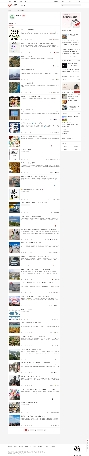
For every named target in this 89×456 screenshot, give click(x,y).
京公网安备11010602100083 (13, 451)
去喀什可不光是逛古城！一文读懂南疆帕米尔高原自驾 (34, 176)
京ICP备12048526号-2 (39, 451)
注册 (79, 1)
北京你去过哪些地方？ (26, 56)
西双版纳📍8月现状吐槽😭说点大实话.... (31, 96)
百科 (26, 1)
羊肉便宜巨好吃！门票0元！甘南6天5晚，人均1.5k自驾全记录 (36, 269)
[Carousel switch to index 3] (70, 89)
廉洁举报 (40, 446)
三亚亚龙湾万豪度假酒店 (66, 122)
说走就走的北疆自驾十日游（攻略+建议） (31, 322)
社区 (21, 1)
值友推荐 (27, 151)
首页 (13, 10)
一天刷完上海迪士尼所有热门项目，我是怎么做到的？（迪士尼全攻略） (38, 389)
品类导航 (23, 5)
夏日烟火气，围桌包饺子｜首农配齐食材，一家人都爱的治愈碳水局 (73, 101)
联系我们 (15, 446)
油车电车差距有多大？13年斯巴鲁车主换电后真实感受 (73, 107)
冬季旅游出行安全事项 (26, 309)
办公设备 (76, 149)
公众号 (23, 311)
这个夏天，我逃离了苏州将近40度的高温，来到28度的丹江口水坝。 (37, 282)
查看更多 (78, 60)
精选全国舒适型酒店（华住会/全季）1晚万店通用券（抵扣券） (73, 51)
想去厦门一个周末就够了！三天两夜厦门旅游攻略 (33, 416)
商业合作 (62, 1)
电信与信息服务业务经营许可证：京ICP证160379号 (26, 451)
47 (69, 103)
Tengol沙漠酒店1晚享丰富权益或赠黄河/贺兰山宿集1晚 (72, 42)
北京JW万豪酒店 (65, 135)
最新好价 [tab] (64, 30)
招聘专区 (21, 446)
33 (69, 109)
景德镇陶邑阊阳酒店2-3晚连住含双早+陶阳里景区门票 (72, 40)
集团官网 (56, 1)
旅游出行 (22, 10)
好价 (15, 1)
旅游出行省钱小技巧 (26, 149)
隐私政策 (53, 446)
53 (69, 98)
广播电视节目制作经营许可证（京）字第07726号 (16, 453)
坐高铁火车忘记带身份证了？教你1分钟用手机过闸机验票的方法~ (37, 296)
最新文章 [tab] (64, 60)
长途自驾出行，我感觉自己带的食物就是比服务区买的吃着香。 (36, 256)
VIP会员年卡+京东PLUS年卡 (67, 138)
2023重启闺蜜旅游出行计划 (27, 69)
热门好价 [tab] (69, 30)
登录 (76, 1)
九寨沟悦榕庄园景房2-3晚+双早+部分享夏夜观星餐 (73, 35)
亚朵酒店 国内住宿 (65, 131)
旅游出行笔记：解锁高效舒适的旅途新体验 (31, 136)
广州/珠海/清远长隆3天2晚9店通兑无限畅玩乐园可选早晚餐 (73, 49)
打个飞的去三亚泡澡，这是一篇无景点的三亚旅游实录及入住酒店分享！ (38, 229)
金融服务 (66, 146)
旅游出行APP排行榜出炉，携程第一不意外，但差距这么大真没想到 (37, 43)
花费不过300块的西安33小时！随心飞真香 (31, 376)
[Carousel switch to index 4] (71, 89)
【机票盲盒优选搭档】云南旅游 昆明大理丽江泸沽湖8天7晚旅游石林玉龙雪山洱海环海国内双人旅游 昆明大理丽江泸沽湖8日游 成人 (73, 117)
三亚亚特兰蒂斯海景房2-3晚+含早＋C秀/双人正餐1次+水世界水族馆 (74, 44)
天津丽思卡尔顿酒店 (65, 126)
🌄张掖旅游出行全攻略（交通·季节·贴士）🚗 (32, 189)
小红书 (23, 151)
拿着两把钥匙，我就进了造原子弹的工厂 (31, 242)
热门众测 (64, 79)
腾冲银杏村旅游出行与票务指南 (28, 163)
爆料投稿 (69, 1)
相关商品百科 (65, 113)
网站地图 (26, 446)
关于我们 (10, 446)
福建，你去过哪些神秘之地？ (28, 83)
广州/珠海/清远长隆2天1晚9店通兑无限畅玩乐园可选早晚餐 (73, 46)
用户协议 (47, 446)
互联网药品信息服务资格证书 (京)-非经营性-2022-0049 (32, 452)
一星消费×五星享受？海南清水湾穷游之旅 (31, 216)
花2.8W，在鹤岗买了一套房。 (28, 109)
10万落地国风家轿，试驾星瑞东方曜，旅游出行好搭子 (34, 203)
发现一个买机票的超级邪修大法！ (29, 29)
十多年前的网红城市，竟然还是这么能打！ (31, 349)
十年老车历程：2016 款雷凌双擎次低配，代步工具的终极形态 (74, 95)
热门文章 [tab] (69, 60)
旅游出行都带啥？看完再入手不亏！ (30, 402)
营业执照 (43, 452)
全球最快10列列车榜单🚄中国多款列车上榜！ (32, 123)
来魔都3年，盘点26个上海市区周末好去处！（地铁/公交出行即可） (37, 362)
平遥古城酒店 (64, 133)
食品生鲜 (76, 146)
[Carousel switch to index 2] (69, 89)
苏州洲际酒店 (64, 129)
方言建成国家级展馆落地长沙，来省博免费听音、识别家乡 (73, 64)
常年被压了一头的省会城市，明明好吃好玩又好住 (33, 336)
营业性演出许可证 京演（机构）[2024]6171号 (15, 452)
